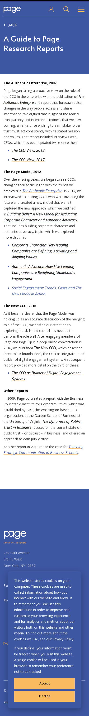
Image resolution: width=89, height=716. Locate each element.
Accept (44, 683)
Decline (44, 696)
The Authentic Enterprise (42, 190)
